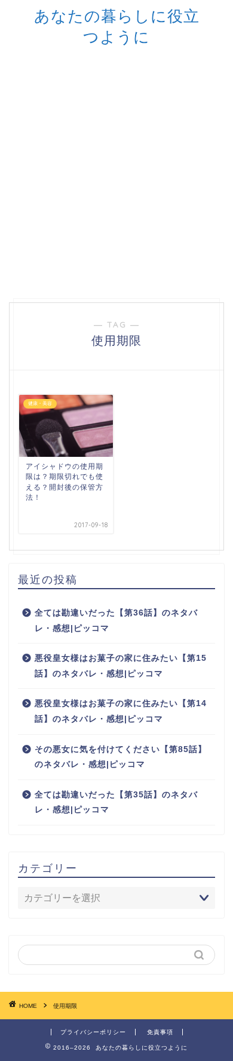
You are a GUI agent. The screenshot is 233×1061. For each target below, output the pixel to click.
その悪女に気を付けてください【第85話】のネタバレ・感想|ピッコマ (121, 757)
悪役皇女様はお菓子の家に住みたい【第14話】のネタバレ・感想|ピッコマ (121, 711)
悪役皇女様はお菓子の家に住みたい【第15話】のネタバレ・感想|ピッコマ (121, 666)
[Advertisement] (116, 170)
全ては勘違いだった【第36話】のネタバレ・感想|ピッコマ (116, 620)
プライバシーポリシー (93, 1032)
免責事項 (160, 1032)
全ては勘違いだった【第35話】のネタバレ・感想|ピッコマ (116, 802)
